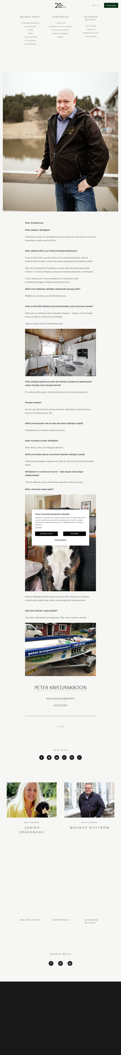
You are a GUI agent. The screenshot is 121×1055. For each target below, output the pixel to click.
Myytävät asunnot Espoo (75, 999)
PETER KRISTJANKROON (61, 688)
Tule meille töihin (101, 1007)
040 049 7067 (60, 705)
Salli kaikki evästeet (46, 533)
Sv (97, 5)
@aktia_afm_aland (60, 979)
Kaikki (61, 940)
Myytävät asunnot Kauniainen (46, 1004)
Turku (30, 937)
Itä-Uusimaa (30, 944)
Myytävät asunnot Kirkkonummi (77, 1004)
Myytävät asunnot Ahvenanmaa (46, 1016)
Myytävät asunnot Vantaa (13, 1004)
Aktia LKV (60, 969)
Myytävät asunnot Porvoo (13, 1016)
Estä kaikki (74, 533)
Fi (93, 5)
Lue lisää (38, 527)
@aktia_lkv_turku (60, 972)
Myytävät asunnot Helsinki (44, 999)
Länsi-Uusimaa (30, 940)
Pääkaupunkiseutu (30, 926)
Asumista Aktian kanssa (60, 930)
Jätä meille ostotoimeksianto (105, 1003)
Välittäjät (91, 929)
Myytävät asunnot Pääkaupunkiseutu (17, 999)
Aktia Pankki (91, 940)
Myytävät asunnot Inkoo (13, 1010)
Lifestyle (60, 926)
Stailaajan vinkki (60, 933)
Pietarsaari (30, 930)
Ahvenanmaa (30, 947)
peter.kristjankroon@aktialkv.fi (60, 698)
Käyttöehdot (99, 1016)
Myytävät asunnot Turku (44, 1010)
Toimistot (91, 933)
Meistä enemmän (61, 937)
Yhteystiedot (111, 5)
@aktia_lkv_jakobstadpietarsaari (60, 975)
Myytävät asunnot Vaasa (75, 1010)
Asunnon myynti (91, 936)
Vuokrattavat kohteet (73, 1016)
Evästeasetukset (60, 540)
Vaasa (30, 933)
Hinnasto (98, 1011)
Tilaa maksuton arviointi (103, 999)
